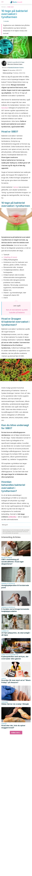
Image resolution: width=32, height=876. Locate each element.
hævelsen (4, 108)
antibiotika (12, 517)
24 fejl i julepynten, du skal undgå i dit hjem (15, 634)
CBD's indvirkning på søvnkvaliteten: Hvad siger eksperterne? (12, 561)
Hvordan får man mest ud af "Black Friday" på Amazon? (16, 681)
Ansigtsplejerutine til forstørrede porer (15, 586)
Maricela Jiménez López (15, 64)
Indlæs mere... (16, 732)
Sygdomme (4, 702)
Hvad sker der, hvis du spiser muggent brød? (13, 726)
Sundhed (4, 723)
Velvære (3, 7)
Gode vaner (10, 7)
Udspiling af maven (10, 257)
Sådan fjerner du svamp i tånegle (15, 704)
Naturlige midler (6, 557)
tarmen (15, 187)
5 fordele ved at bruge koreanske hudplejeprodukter (15, 610)
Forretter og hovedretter (9, 654)
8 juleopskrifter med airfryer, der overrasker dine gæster (15, 658)
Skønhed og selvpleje (8, 583)
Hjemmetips (5, 631)
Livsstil (3, 678)
